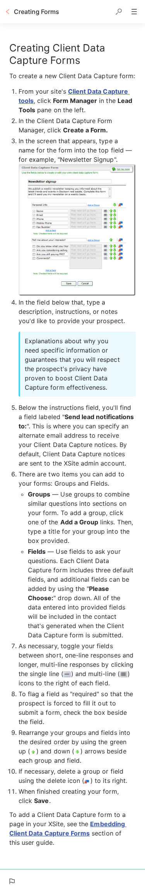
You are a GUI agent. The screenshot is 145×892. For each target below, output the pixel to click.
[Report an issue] (12, 881)
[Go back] (7, 11)
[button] (118, 11)
